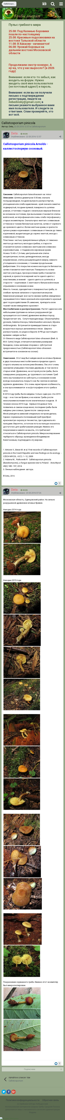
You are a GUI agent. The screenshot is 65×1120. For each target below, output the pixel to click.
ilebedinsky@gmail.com (24, 102)
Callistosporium (38, 126)
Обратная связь (50, 1100)
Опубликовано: (26, 136)
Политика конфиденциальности (22, 1100)
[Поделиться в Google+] (13, 1092)
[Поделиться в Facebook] (8, 1092)
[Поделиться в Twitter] (4, 1092)
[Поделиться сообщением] (60, 136)
